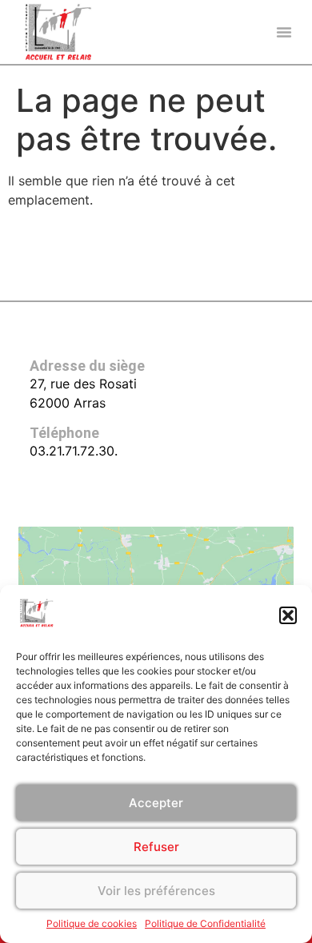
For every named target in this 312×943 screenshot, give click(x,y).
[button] (288, 615)
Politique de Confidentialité (205, 923)
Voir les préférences (156, 890)
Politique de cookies (91, 923)
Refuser (156, 846)
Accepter (156, 802)
